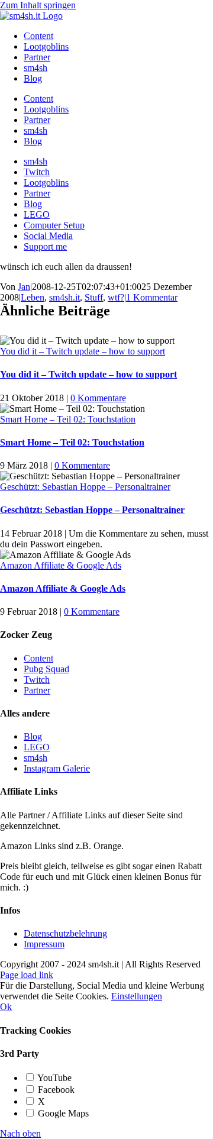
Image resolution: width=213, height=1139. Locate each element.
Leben (32, 297)
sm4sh (35, 758)
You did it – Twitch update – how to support (82, 351)
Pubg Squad (46, 669)
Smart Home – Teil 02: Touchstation (67, 419)
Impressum (44, 944)
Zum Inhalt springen (38, 5)
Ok (6, 1007)
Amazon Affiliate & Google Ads (60, 565)
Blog (33, 736)
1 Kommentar (152, 297)
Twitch (37, 680)
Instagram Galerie (57, 768)
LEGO (37, 747)
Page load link (26, 975)
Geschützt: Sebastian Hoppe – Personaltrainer (85, 487)
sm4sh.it (64, 297)
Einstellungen (136, 996)
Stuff (94, 297)
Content (38, 658)
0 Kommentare (98, 398)
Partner (37, 690)
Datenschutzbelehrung (65, 933)
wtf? (116, 297)
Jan (24, 287)
